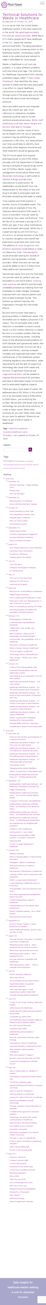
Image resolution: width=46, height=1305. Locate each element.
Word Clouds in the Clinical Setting (23, 1123)
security (22, 468)
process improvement (11, 468)
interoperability (8, 465)
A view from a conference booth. (22, 1170)
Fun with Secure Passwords (20, 1025)
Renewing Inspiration (18, 1173)
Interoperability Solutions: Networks (24, 723)
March (12, 588)
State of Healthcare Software (21, 1201)
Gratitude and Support (18, 584)
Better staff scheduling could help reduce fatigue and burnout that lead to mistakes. (22, 123)
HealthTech (13, 428)
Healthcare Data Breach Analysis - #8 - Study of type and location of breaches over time (25, 695)
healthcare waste (20, 432)
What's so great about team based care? (26, 771)
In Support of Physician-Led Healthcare (25, 801)
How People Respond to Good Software (26, 548)
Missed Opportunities (18, 531)
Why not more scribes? (19, 521)
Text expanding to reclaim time (22, 514)
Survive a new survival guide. (21, 1150)
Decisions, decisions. (18, 1157)
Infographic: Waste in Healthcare (22, 862)
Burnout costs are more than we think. (25, 1058)
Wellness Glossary (17, 854)
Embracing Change (17, 1198)
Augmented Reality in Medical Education (25, 1046)
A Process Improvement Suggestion (24, 534)
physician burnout (20, 464)
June (12, 999)
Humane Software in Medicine (21, 537)
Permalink (7, 435)
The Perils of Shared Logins (20, 1082)
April (12, 1154)
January (13, 664)
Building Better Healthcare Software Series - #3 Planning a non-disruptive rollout (24, 806)
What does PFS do (17, 977)
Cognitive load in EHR (18, 1028)
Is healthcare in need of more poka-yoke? (26, 726)
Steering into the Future (19, 581)
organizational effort (12, 374)
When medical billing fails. (20, 1147)
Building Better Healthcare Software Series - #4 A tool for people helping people (24, 795)
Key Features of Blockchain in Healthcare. (26, 871)
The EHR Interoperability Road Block (24, 995)
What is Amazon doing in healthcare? (24, 648)
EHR (5, 461)
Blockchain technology (13, 176)
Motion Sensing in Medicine (20, 974)
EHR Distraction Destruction (21, 917)
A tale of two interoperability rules (23, 667)
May (11, 574)
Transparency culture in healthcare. (23, 1043)
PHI (17, 461)
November (13, 497)
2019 (9, 731)
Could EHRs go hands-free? (20, 1017)
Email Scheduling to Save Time (22, 511)
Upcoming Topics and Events (21, 551)
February (13, 616)
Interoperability (30, 252)
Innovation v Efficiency (19, 554)
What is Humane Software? (20, 540)
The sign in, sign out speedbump (22, 1138)
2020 (9, 479)
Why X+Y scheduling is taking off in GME (25, 606)
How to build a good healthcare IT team (25, 598)
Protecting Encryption (18, 524)
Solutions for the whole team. (21, 1167)
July (11, 561)
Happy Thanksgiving (17, 790)
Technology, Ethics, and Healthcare (24, 654)
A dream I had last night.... (20, 1160)
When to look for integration (21, 1091)
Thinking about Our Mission (20, 557)
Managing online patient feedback (23, 768)
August (12, 544)
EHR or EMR (14, 1176)
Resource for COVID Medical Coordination (26, 591)
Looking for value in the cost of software (26, 1097)
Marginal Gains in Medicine (20, 517)
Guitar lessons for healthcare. (21, 1008)
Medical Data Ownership (19, 594)
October (13, 508)
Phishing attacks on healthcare (22, 1094)
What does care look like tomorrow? (24, 950)
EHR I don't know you (18, 1186)
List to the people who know (21, 1182)
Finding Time (15, 490)
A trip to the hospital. (18, 1163)
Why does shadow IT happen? (22, 1055)
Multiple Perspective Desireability (23, 1189)
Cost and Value (16, 564)
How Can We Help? (17, 494)
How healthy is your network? (21, 1126)
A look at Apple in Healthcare (21, 651)
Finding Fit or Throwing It (19, 1192)
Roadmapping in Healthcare (20, 619)
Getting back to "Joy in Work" (21, 832)
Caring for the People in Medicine (23, 567)
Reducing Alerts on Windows (21, 501)
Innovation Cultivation (18, 1129)
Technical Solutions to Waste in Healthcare (22, 16)
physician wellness (32, 465)
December (13, 481)
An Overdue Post (16, 571)
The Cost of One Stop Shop (21, 578)
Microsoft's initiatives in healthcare (23, 645)
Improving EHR (15, 841)
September (14, 528)
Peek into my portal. (18, 1179)
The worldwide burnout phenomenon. (24, 981)
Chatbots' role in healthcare (21, 829)
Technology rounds (17, 765)
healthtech (22, 461)
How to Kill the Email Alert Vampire (23, 504)
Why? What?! (15, 1195)
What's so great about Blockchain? (23, 880)
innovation (29, 461)
